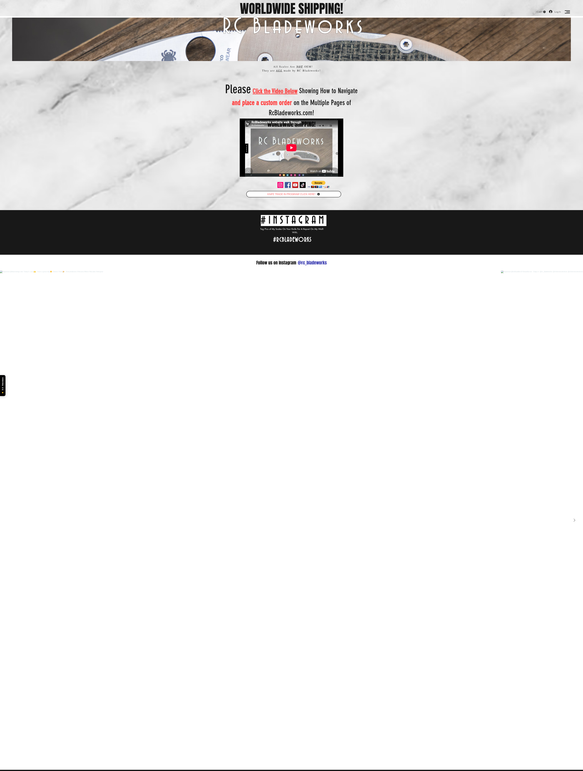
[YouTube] (295, 185)
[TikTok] (303, 185)
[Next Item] (574, 520)
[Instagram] (280, 185)
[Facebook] (288, 185)
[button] (541, 12)
